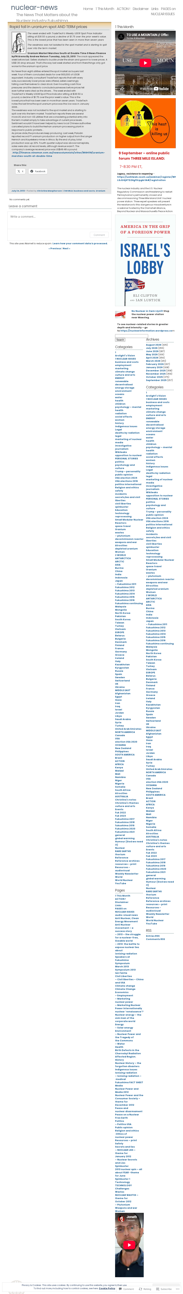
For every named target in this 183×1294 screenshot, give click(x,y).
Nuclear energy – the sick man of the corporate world (128, 1018)
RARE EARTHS (123, 851)
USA (117, 738)
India (118, 574)
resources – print (125, 864)
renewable (121, 381)
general (120, 835)
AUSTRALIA (121, 796)
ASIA (117, 564)
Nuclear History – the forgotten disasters (128, 1065)
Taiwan (119, 622)
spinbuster (121, 506)
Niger (118, 780)
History (119, 1059)
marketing (121, 368)
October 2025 (154, 377)
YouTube (120, 883)
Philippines (122, 751)
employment (123, 365)
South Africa (122, 790)
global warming (125, 838)
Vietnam (120, 629)
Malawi (119, 770)
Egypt (118, 696)
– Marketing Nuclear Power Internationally (128, 1007)
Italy (118, 661)
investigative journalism (123, 447)
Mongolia (121, 609)
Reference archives (127, 860)
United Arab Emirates (128, 728)
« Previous (55, 248)
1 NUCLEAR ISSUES (125, 358)
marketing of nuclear (128, 439)
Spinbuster (122, 1166)
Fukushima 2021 (125, 831)
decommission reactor (129, 539)
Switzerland (122, 680)
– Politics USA (123, 1124)
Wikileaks (121, 452)
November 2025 (156, 373)
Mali (117, 773)
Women (120, 551)
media (119, 442)
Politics (119, 1121)
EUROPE (119, 632)
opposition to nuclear (128, 455)
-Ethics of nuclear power (124, 1135)
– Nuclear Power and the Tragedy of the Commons (128, 1037)
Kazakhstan (122, 664)
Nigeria (119, 783)
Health (119, 1047)
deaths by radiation (127, 432)
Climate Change (125, 989)
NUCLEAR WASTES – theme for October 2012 (126, 1198)
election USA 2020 (126, 741)
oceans (119, 394)
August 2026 (153, 344)
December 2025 (156, 370)
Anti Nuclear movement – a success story (124, 928)
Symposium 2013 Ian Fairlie (125, 971)
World (118, 876)
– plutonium (122, 535)
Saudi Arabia (123, 719)
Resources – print (126, 1140)
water (118, 397)
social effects (123, 416)
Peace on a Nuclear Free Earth (127, 1116)
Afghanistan (122, 693)
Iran (117, 703)
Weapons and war (126, 1207)
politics (119, 461)
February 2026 (155, 364)
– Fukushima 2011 (125, 584)
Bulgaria (120, 638)
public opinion (124, 474)
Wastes (119, 1191)
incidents (121, 493)
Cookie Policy (107, 1288)
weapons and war (126, 542)
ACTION (120, 761)
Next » (66, 248)
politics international (128, 484)
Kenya (119, 767)
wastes (119, 532)
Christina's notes (125, 799)
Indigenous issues (126, 1069)
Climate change (125, 985)
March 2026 (153, 360)
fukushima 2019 (124, 825)
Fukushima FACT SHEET (129, 1082)
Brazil (118, 757)
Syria (118, 722)
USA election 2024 (126, 477)
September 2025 (156, 380)
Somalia (120, 786)
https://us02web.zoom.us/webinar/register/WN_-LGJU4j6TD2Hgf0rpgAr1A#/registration (148, 178)
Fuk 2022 (120, 812)
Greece (119, 654)
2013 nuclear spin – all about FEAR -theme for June (128, 1172)
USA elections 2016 (126, 481)
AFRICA (119, 764)
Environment (123, 1030)
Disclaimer (141, 8)
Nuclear (120, 847)
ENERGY (119, 378)
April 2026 (152, 357)
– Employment (124, 995)
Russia (119, 670)
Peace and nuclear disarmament (128, 1110)
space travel (123, 526)
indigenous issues (126, 426)
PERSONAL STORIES (126, 458)
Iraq (117, 706)
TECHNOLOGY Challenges (123, 1187)
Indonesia (121, 577)
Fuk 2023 (120, 815)
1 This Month (105, 8)
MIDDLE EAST (122, 690)
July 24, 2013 (18, 191)
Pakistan (120, 616)
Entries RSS (153, 935)
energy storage (124, 387)
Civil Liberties (123, 976)
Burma (119, 567)
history (119, 423)
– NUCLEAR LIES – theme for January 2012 (125, 1153)
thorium (120, 854)
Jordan (119, 712)
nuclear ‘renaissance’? (129, 1011)
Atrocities (121, 545)
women (119, 419)
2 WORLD (68, 191)
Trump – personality (127, 471)
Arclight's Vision (125, 355)
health (119, 400)
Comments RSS (155, 939)
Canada (120, 735)
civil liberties (123, 503)
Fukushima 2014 (125, 593)
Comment (99, 234)
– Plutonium (122, 1204)
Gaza (118, 699)
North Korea (122, 613)
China (118, 571)
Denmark (121, 642)
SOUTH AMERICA (125, 754)
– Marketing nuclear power (124, 1000)
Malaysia (120, 606)
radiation (121, 413)
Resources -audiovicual (122, 869)
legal (118, 436)
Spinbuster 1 (122, 1178)
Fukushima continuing (129, 603)
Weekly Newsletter (127, 873)
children (120, 403)
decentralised (124, 384)
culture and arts (125, 374)
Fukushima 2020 (125, 828)
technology (122, 513)
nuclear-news (34, 7)
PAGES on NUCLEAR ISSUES (163, 11)
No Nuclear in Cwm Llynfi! (147, 311)
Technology (122, 1182)
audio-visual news (126, 915)
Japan (119, 580)
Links (118, 905)
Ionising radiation (126, 1072)
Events (119, 809)
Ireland (119, 658)
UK (116, 683)
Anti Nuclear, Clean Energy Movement (127, 920)
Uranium (100, 191)
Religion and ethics (127, 487)
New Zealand (123, 748)
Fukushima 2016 (125, 600)
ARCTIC (119, 561)
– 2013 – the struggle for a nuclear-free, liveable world (128, 937)
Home (88, 8)
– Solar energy (124, 1027)
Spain (118, 674)
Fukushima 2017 (125, 819)
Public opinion (124, 1127)
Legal (118, 429)
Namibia (120, 777)
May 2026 (152, 354)
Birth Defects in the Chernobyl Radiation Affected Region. (128, 1053)
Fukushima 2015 (125, 596)
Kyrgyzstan (122, 667)
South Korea (122, 619)
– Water (120, 1043)
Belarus (120, 635)
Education (121, 510)
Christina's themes (127, 802)
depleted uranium (126, 548)
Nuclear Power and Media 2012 (127, 1090)
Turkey (119, 625)
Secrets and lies (125, 1146)
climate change (125, 371)
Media (119, 1085)
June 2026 (152, 351)
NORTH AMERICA (125, 732)
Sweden (120, 677)
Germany (121, 651)
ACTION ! (123, 8)
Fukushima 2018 (125, 822)
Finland (119, 645)
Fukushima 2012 (125, 587)
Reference (121, 857)
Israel (118, 709)
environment (123, 390)
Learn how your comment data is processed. (80, 243)
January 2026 (154, 367)
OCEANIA (120, 745)
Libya (118, 716)
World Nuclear (124, 880)
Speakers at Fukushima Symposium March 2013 (122, 961)
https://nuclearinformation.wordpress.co (146, 330)
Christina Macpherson (49, 191)
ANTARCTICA (123, 558)
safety (119, 490)
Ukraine (120, 687)
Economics (121, 992)
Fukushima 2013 (125, 590)
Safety (119, 1143)
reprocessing (123, 516)
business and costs (84, 191)
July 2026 (151, 348)
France (119, 648)
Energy (119, 1024)
